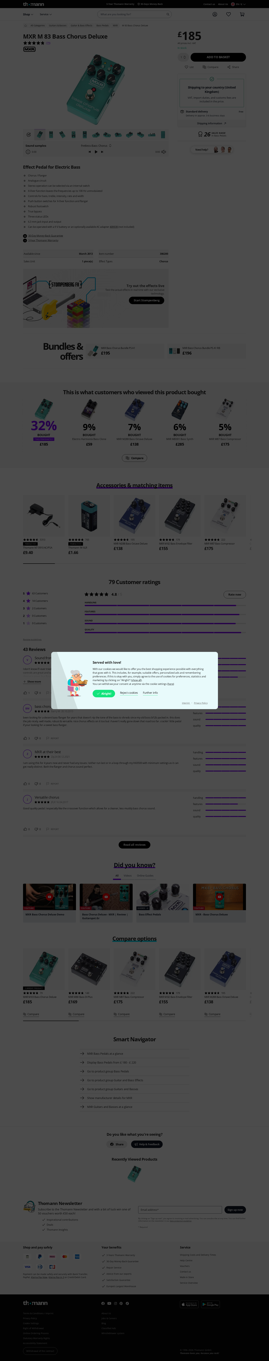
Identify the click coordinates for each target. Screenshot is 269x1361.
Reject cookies (129, 693)
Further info (150, 693)
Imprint (186, 703)
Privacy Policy (201, 703)
